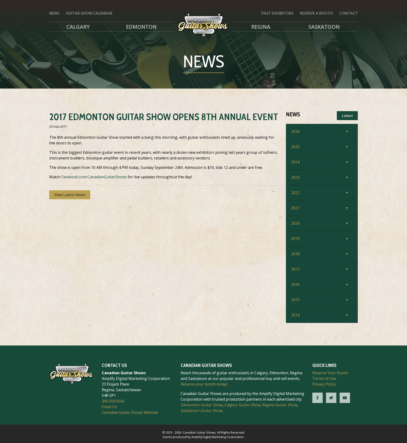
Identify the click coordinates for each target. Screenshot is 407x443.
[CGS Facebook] (317, 398)
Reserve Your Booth (330, 372)
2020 (295, 223)
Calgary (78, 26)
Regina (260, 26)
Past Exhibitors (277, 13)
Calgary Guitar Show (242, 404)
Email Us (109, 406)
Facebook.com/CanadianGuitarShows (94, 176)
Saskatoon (324, 26)
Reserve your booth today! (204, 384)
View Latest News (69, 194)
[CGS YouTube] (345, 398)
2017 (295, 269)
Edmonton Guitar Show (201, 404)
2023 (295, 177)
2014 (295, 315)
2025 (295, 146)
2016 (295, 284)
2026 (295, 131)
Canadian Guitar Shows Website (130, 412)
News (54, 13)
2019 (295, 238)
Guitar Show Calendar (89, 13)
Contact (348, 13)
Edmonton (141, 26)
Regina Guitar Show (279, 404)
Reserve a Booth (316, 13)
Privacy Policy (324, 384)
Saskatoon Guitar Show (201, 410)
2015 (295, 299)
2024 (295, 162)
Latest (347, 115)
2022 (295, 192)
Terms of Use (324, 378)
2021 (295, 208)
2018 (295, 253)
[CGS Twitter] (331, 398)
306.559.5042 (113, 401)
